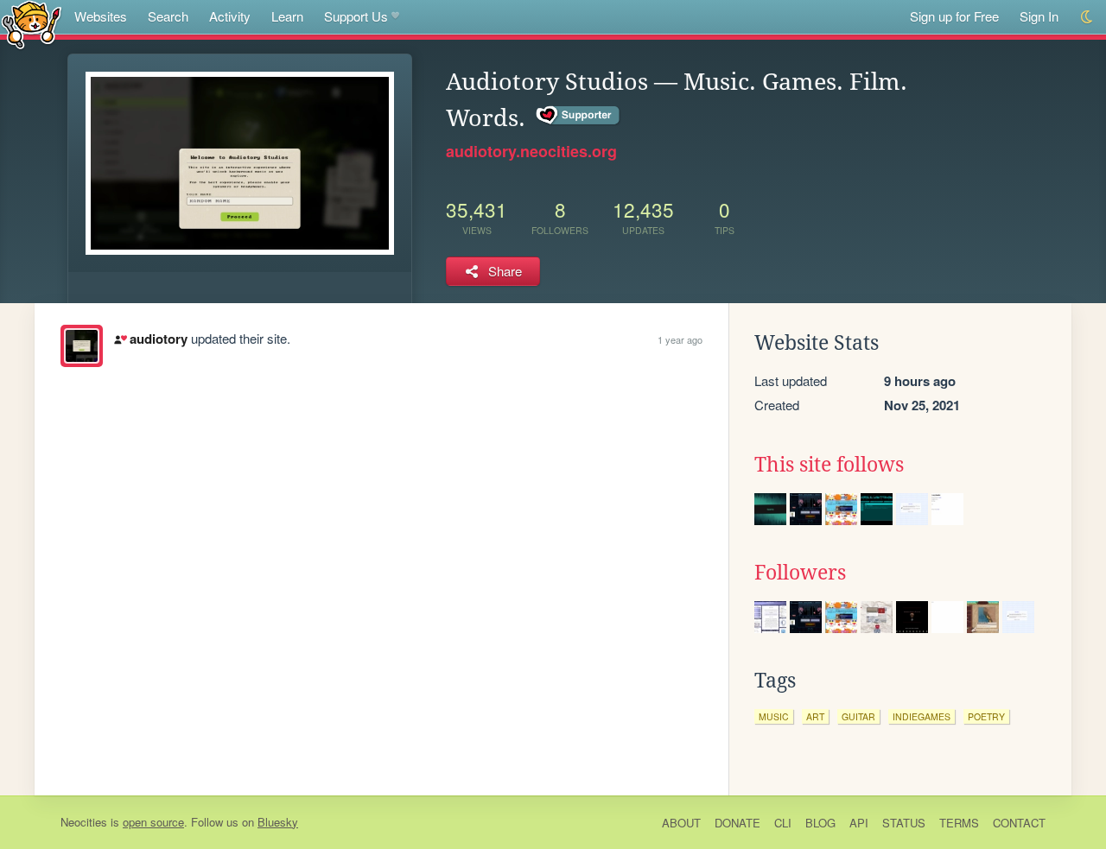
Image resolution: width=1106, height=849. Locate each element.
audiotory (158, 338)
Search (168, 16)
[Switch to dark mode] (1087, 17)
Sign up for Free (954, 16)
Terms (959, 822)
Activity (230, 16)
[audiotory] (81, 346)
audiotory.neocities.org (531, 151)
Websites (100, 16)
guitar (858, 716)
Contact (1019, 822)
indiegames (921, 716)
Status (903, 822)
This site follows (829, 464)
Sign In (1039, 16)
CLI (782, 822)
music (774, 716)
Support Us (356, 16)
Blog (820, 822)
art (815, 716)
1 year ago (680, 339)
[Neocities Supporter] (578, 115)
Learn (287, 16)
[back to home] (31, 24)
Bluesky (277, 822)
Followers (800, 572)
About (681, 822)
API (858, 822)
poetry (986, 716)
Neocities (83, 822)
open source (153, 822)
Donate (737, 822)
